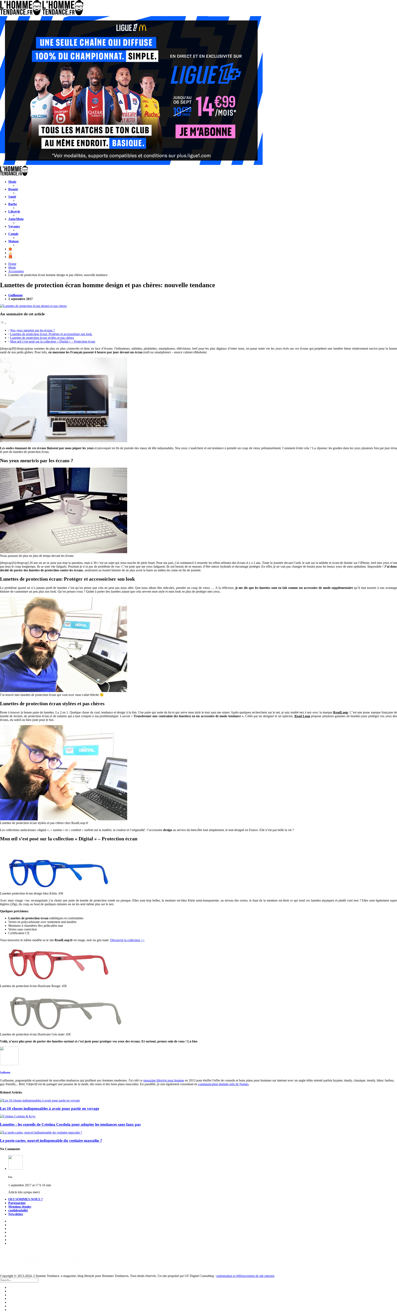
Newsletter (15, 1214)
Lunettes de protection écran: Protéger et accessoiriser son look (51, 334)
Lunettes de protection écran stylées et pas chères (42, 337)
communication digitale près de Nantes (223, 1084)
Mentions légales (19, 1206)
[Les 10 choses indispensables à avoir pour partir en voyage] (198, 1100)
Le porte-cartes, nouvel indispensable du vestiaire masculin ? (51, 1140)
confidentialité (18, 1210)
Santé (12, 196)
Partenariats (17, 1203)
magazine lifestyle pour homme (163, 1080)
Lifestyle (14, 211)
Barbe (12, 204)
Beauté (13, 189)
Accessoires (16, 271)
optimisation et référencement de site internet (245, 1276)
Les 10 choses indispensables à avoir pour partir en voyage (49, 1108)
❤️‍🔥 (10, 249)
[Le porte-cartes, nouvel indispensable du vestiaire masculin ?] (198, 1132)
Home (12, 264)
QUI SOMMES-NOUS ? (25, 1199)
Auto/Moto (16, 219)
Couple (13, 234)
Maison (13, 241)
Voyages (14, 226)
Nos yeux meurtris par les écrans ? (32, 330)
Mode (12, 181)
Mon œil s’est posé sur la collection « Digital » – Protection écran (52, 341)
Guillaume (15, 295)
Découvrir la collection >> (127, 940)
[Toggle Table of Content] (3, 323)
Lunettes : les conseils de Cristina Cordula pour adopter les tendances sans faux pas (70, 1124)
